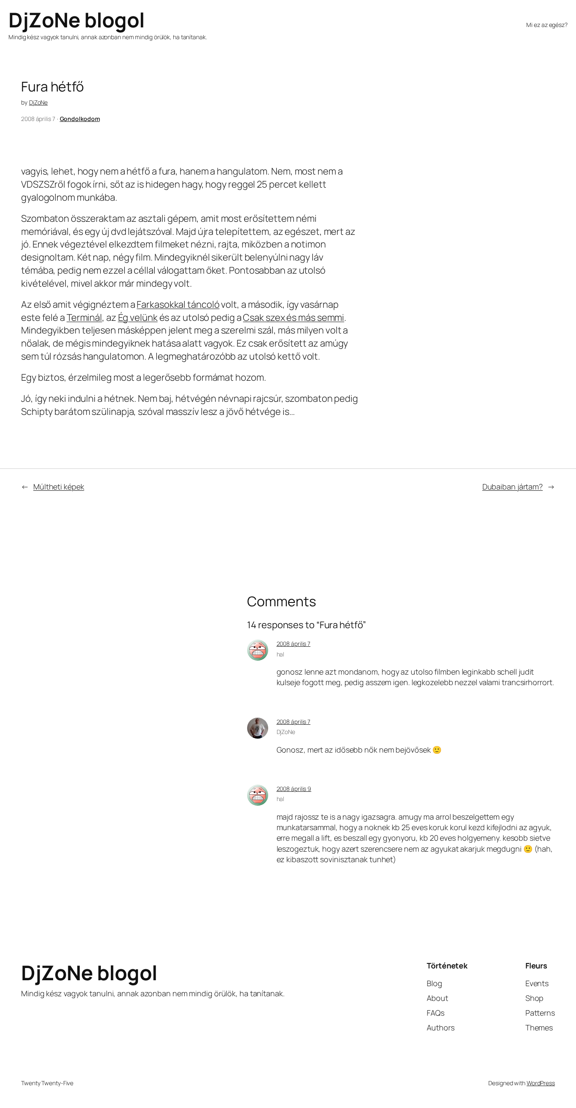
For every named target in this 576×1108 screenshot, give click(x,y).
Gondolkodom (80, 119)
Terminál (84, 317)
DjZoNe (38, 102)
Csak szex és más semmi (293, 317)
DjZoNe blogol (76, 19)
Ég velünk (138, 317)
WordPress (541, 1083)
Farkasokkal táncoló (178, 304)
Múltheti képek (58, 486)
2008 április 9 (294, 789)
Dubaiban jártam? (512, 486)
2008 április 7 (294, 644)
